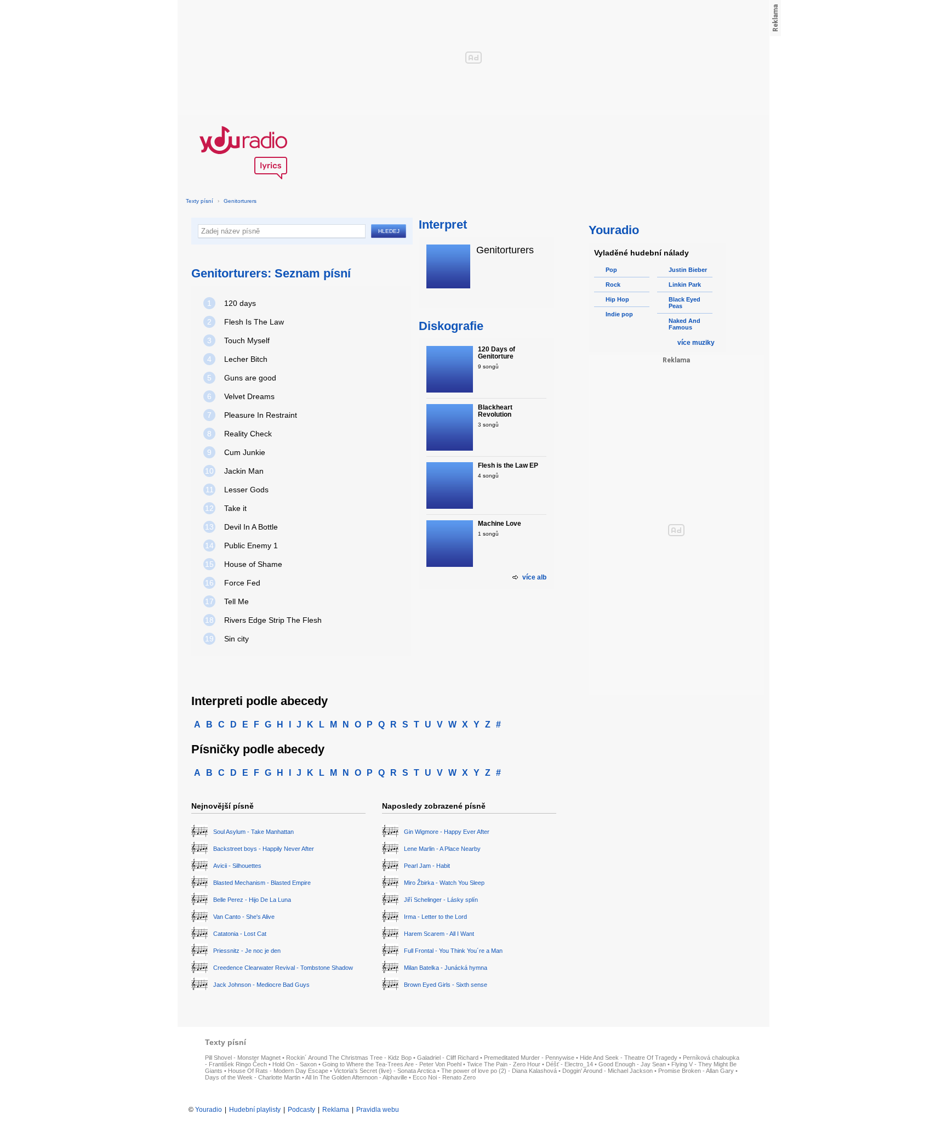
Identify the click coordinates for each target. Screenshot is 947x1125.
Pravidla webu (377, 1109)
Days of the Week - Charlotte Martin (252, 1077)
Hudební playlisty (255, 1109)
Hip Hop (617, 299)
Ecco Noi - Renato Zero (444, 1077)
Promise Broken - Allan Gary (696, 1070)
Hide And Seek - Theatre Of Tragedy (628, 1057)
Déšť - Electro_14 (569, 1064)
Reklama (335, 1109)
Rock (613, 284)
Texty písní (199, 201)
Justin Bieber (688, 269)
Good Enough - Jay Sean (632, 1064)
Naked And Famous (684, 324)
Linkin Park (685, 284)
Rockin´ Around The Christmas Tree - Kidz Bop (349, 1057)
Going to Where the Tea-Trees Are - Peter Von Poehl (391, 1064)
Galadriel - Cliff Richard (447, 1057)
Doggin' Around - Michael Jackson (607, 1070)
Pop (611, 269)
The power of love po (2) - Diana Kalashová (499, 1070)
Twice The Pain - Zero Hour (503, 1064)
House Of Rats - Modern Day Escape (278, 1070)
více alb (534, 577)
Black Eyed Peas (684, 302)
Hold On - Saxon (294, 1064)
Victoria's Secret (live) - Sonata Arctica (385, 1070)
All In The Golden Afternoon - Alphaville (356, 1077)
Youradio (208, 1109)
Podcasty (301, 1109)
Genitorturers (240, 201)
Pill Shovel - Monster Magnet (243, 1057)
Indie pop (619, 314)
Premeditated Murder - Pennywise (529, 1057)
